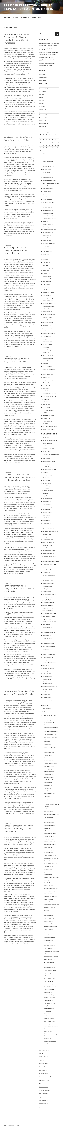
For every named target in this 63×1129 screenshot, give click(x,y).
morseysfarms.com (47, 676)
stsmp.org (44, 196)
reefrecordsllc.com (48, 817)
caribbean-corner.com (49, 945)
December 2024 (43, 115)
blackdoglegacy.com (49, 769)
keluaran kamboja (43, 1063)
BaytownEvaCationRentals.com (50, 216)
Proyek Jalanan (25, 17)
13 (49, 142)
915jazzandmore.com (47, 619)
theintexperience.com (47, 164)
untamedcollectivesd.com (50, 896)
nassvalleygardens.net (49, 1003)
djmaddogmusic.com (49, 915)
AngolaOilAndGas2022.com (49, 393)
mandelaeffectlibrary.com (48, 202)
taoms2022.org (46, 486)
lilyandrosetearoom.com (50, 861)
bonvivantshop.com (47, 251)
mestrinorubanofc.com (49, 997)
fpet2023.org (45, 347)
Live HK (41, 1053)
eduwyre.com (45, 339)
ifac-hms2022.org (46, 483)
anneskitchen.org (48, 811)
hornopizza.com (48, 749)
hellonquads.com (46, 515)
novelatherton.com (48, 1000)
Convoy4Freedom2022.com (49, 396)
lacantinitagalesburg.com (48, 550)
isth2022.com (45, 437)
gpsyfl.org (44, 711)
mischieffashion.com (47, 336)
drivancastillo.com (48, 929)
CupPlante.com (46, 254)
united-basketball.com (49, 825)
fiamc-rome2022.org (47, 610)
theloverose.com (48, 782)
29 (55, 147)
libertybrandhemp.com (49, 978)
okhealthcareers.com (47, 161)
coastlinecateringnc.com (50, 734)
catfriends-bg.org (46, 169)
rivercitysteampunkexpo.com (51, 951)
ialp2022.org (45, 477)
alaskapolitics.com (47, 194)
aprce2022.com (46, 385)
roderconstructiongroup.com (49, 507)
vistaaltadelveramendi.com (51, 731)
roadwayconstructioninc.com (49, 660)
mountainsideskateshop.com (51, 956)
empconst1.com (46, 287)
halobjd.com (45, 221)
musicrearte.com (46, 673)
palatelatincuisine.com (49, 766)
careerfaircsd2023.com (48, 415)
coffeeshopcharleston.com (49, 575)
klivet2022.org (46, 480)
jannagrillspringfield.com (48, 599)
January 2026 (42, 80)
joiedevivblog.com (48, 973)
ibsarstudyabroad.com (47, 498)
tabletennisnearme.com (48, 700)
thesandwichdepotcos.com (49, 303)
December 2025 (43, 83)
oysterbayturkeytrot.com (50, 855)
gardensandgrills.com (49, 937)
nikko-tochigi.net (48, 943)
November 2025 (43, 86)
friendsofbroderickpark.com (49, 594)
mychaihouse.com (47, 638)
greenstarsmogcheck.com (49, 556)
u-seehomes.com (46, 330)
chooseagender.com (47, 188)
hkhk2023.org (45, 402)
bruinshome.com (48, 847)
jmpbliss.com (45, 270)
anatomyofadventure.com (50, 926)
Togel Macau (42, 1060)
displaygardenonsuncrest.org (49, 686)
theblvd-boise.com (47, 344)
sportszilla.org (45, 665)
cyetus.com (45, 363)
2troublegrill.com (48, 882)
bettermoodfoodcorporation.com (50, 183)
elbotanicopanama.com (48, 528)
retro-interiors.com (47, 341)
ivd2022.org (45, 493)
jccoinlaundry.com (46, 534)
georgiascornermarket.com (49, 564)
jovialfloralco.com (46, 325)
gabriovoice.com (48, 785)
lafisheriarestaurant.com (48, 616)
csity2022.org (45, 496)
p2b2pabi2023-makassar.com (49, 440)
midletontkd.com (48, 934)
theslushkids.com (48, 866)
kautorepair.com (46, 537)
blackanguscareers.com (50, 986)
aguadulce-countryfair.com (49, 621)
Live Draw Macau (43, 1066)
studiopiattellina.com (47, 597)
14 (52, 142)
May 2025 (41, 100)
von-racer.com (46, 572)
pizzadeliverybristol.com (48, 553)
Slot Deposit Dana (43, 1073)
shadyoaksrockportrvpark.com (50, 531)
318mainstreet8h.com (48, 583)
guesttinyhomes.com (49, 760)
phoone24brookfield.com (48, 654)
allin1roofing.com (48, 921)
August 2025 (42, 91)
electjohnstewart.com (49, 1006)
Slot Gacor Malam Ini (44, 1090)
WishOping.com (46, 246)
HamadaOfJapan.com (47, 232)
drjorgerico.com (46, 273)
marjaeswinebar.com (47, 539)
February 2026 (42, 77)
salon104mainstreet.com (48, 578)
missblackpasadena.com (50, 809)
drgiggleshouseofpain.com (48, 306)
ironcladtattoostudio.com (50, 844)
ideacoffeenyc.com (47, 545)
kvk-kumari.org (48, 1031)
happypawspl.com (46, 558)
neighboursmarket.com (50, 984)
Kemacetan (15, 17)
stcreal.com (45, 259)
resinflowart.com (48, 788)
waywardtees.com (47, 175)
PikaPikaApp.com (46, 227)
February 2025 (42, 109)
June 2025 (41, 97)
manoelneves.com (47, 199)
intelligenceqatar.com (47, 224)
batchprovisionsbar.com (48, 668)
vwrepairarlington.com (49, 720)
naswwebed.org (46, 377)
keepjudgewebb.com (49, 923)
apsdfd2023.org (46, 407)
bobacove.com (46, 651)
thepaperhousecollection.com (51, 904)
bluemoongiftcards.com (50, 948)
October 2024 (42, 120)
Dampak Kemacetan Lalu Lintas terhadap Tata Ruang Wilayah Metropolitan (18, 829)
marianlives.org (46, 172)
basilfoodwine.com (48, 940)
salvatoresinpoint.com (47, 322)
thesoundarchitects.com (50, 918)
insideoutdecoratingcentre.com (50, 319)
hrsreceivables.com (47, 284)
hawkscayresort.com (47, 512)
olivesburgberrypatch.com (50, 863)
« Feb (43, 153)
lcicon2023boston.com (48, 423)
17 (40, 145)
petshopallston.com (49, 796)
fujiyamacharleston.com (48, 602)
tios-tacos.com (47, 828)
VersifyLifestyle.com (47, 235)
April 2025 (41, 103)
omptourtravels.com (49, 1008)
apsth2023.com (46, 418)
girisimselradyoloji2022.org (49, 469)
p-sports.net (47, 790)
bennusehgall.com (46, 501)
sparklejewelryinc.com (49, 841)
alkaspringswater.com (47, 580)
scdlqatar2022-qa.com (48, 448)
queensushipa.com (47, 276)
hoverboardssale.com (47, 191)
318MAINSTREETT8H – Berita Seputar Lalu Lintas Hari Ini (29, 7)
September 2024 (43, 123)
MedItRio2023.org (47, 421)
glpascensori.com (48, 872)
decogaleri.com (46, 520)
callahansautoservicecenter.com (50, 561)
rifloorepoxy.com (48, 874)
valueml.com (45, 265)
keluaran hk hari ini (36, 17)
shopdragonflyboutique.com (49, 662)
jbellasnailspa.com (46, 635)
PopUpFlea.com (46, 262)
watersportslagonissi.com (48, 333)
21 (52, 145)
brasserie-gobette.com (48, 671)
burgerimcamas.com (49, 1044)
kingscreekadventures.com (49, 237)
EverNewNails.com (47, 317)
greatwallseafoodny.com (50, 779)
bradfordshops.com (47, 366)
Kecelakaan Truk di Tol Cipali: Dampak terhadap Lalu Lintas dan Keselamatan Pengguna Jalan (19, 477)
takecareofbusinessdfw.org (49, 229)
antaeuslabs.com (46, 240)
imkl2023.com (46, 412)
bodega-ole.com (48, 992)
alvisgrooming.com (47, 641)
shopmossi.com (48, 893)
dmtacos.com (47, 744)
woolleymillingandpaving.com (51, 877)
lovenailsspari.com (47, 586)
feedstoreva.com (46, 691)
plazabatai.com (46, 509)
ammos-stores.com (49, 964)
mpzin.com (45, 257)
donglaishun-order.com (48, 608)
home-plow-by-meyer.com (50, 763)
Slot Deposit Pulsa (43, 1103)
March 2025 (42, 106)
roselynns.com (46, 205)
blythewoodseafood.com (48, 646)
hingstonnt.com (46, 185)
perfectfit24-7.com (47, 567)
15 (55, 142)
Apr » (55, 153)
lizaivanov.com (47, 758)
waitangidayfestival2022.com (49, 426)
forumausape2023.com (48, 410)
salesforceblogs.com (47, 210)
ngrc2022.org (45, 352)
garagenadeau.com (47, 311)
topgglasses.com (48, 801)
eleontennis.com (46, 361)
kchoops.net (47, 953)
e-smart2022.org (46, 350)
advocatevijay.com (47, 371)
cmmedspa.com (48, 932)
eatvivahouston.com (49, 771)
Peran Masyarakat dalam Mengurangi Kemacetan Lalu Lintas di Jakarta (17, 250)
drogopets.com (46, 694)
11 (43, 142)
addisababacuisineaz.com (50, 1041)
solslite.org (46, 910)
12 (46, 142)
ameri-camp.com (46, 281)
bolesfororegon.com (49, 989)
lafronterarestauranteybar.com (51, 858)
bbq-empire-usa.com (47, 689)
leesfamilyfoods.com (47, 355)
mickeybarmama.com (47, 657)
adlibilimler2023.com (47, 374)
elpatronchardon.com (47, 605)
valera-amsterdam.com (50, 975)
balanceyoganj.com (47, 207)
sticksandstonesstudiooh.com (51, 888)
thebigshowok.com (48, 774)
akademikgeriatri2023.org (48, 461)
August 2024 (42, 126)
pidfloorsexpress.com (47, 177)
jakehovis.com (46, 624)
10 (40, 142)
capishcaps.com (46, 708)
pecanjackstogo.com (49, 836)
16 (58, 142)
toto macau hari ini (43, 1093)
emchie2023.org (46, 466)
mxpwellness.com (48, 899)
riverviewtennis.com (47, 679)
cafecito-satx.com (48, 830)
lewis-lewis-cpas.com (47, 358)
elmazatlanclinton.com (48, 542)
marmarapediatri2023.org (48, 464)
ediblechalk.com (46, 697)
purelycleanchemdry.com (48, 243)
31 (40, 150)
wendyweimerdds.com (48, 278)
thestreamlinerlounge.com (50, 995)
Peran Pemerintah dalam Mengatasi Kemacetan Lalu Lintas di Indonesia (19, 589)
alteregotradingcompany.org (49, 382)
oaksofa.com (45, 702)
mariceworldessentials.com (49, 613)
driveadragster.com (49, 752)
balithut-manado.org (47, 380)
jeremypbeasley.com (47, 300)
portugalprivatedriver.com (48, 569)
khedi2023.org (46, 458)
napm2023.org (46, 404)
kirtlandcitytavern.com (49, 959)
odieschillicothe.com (47, 547)
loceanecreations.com (49, 967)
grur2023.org (45, 399)
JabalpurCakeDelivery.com (49, 218)
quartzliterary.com (46, 591)
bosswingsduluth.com (47, 627)
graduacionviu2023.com (50, 833)
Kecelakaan (7, 17)
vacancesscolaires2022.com (49, 429)
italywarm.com (47, 1024)
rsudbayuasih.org (48, 1015)
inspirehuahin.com (46, 295)
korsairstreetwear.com (49, 793)
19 (46, 145)
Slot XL (41, 1083)
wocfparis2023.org (47, 443)
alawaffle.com (47, 819)
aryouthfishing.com (49, 822)
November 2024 (43, 117)
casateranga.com (48, 885)
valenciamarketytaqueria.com (51, 814)
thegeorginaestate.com (48, 643)
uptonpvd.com (47, 880)
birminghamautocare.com (48, 630)
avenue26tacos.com (49, 799)
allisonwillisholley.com (49, 907)
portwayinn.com (48, 913)
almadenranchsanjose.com (49, 369)
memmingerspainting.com (48, 298)
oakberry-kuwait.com (47, 589)
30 (58, 147)
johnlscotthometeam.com (48, 328)
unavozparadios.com (47, 523)
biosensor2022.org (47, 475)
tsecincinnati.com (46, 504)
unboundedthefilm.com (48, 166)
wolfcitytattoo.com (48, 852)
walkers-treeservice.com (50, 891)
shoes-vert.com (46, 526)
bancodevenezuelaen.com (49, 180)
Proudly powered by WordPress (11, 1125)
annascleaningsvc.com (49, 850)
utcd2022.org (45, 472)
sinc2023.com (46, 446)
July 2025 (41, 94)
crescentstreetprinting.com (51, 747)
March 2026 (42, 74)
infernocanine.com (48, 902)
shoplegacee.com (46, 248)
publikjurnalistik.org (49, 1018)
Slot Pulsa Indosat (43, 1056)
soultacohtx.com (46, 705)
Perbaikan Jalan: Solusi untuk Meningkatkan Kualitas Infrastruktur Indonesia (48, 59)
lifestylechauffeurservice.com (49, 314)
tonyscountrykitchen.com (48, 632)
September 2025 (43, 89)
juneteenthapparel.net (49, 1021)
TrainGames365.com (47, 213)
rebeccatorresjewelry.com (48, 268)
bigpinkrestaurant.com (48, 292)
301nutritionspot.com (49, 962)
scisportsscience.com (49, 1038)
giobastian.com (48, 869)
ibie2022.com (45, 388)
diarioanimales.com (47, 517)
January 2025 (42, 112)
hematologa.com (48, 755)
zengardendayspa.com (49, 839)
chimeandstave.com (49, 777)
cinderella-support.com (48, 289)
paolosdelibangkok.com (48, 649)
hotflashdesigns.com (47, 309)
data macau (42, 1107)
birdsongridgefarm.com (50, 970)
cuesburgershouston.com (50, 737)
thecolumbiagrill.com (47, 451)
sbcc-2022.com (46, 391)
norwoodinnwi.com (48, 981)
